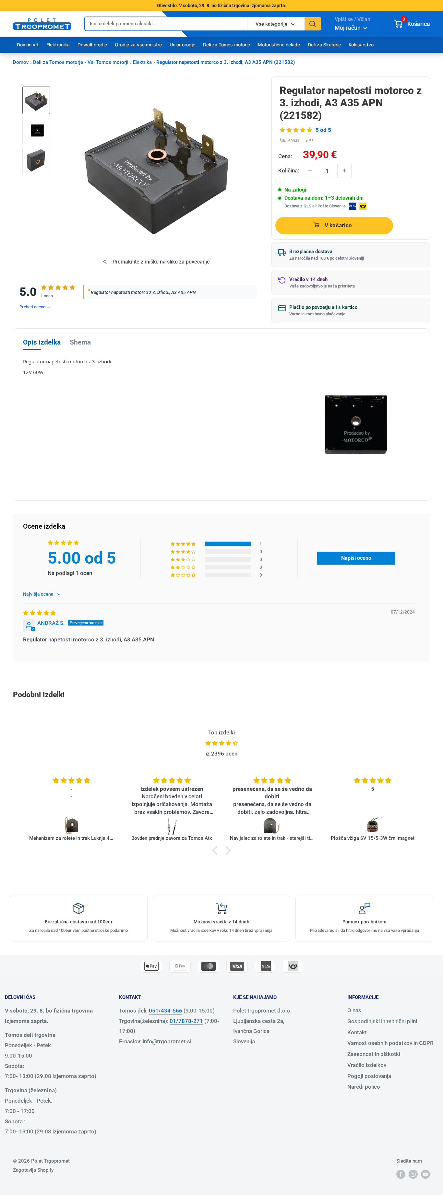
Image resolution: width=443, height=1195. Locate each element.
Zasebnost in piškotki (373, 1054)
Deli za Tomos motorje (226, 44)
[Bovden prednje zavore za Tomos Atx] (171, 826)
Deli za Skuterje (324, 44)
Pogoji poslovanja (369, 1076)
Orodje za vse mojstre (138, 44)
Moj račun (348, 27)
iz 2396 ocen (221, 753)
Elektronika (58, 44)
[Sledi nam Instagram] (413, 1174)
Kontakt (357, 1032)
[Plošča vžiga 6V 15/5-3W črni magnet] (372, 826)
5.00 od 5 (82, 558)
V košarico (338, 225)
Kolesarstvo (361, 44)
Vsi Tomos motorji (108, 62)
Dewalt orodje (92, 44)
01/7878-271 (186, 1021)
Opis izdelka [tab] (42, 342)
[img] (39, 613)
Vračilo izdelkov (366, 1065)
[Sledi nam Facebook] (400, 1174)
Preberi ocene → (35, 306)
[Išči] (313, 23)
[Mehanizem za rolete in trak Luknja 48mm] (71, 826)
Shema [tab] (80, 342)
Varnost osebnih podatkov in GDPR (390, 1043)
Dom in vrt (28, 44)
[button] (297, 130)
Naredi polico (363, 1087)
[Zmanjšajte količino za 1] (310, 171)
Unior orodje (182, 44)
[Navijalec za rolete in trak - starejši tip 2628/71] (272, 826)
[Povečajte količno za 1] (344, 171)
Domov (21, 62)
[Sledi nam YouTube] (425, 1174)
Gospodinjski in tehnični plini (382, 1021)
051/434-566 (165, 1010)
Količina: (288, 170)
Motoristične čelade (279, 44)
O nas (354, 1010)
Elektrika (142, 62)
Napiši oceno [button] (356, 558)
